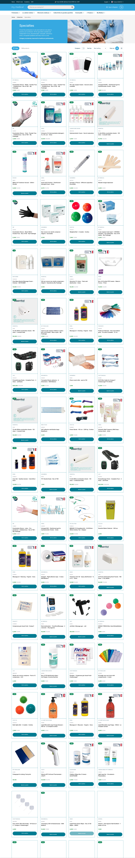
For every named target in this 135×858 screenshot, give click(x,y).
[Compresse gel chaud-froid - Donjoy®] (25, 607)
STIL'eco (100, 523)
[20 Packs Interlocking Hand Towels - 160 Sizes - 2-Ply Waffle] (110, 557)
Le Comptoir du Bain (46, 720)
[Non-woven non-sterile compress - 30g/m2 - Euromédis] (53, 212)
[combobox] (51, 7)
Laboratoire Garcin (75, 128)
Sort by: (89, 48)
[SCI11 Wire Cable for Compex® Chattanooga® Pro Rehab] (110, 361)
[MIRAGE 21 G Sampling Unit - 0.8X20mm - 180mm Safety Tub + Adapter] (82, 509)
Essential (100, 128)
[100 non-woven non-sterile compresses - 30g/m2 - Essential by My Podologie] (53, 262)
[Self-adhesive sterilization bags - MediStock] (53, 410)
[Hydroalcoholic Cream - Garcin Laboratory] (82, 114)
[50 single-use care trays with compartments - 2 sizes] (110, 656)
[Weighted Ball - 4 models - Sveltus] (82, 212)
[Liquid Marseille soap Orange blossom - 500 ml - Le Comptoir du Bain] (53, 705)
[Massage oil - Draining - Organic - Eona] (82, 311)
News (13, 2)
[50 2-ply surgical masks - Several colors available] (82, 65)
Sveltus (72, 227)
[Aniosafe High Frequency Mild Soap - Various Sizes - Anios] (110, 410)
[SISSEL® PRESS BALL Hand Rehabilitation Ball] (110, 607)
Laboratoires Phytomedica (105, 769)
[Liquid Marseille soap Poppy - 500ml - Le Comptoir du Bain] (110, 705)
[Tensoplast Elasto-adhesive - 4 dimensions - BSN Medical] (53, 361)
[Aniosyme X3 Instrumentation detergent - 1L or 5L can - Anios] (53, 114)
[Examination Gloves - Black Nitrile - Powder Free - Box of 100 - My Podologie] (25, 212)
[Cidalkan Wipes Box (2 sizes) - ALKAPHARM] (82, 755)
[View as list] (121, 48)
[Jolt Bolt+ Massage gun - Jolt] (82, 607)
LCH (14, 670)
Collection (20, 17)
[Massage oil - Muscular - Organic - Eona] (82, 705)
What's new (19, 2)
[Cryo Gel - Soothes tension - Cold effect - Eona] (25, 459)
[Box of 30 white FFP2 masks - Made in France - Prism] (110, 262)
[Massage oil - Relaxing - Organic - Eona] (25, 557)
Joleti (42, 769)
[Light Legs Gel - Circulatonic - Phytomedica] (110, 755)
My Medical (16, 80)
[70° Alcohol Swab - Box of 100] (53, 459)
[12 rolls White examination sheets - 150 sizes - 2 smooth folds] (25, 311)
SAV (32, 2)
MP (13, 128)
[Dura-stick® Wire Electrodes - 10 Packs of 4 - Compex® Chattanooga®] (25, 804)
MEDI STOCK (44, 424)
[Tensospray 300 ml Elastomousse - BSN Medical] (53, 804)
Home (13, 17)
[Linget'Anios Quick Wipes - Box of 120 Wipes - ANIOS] (82, 804)
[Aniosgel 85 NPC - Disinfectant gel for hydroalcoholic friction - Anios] (110, 65)
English (106, 2)
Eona (71, 326)
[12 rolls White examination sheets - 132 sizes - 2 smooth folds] (25, 410)
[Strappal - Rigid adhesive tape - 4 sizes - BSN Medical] (53, 557)
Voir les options (24, 94)
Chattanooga (102, 375)
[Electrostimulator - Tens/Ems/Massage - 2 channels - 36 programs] (53, 607)
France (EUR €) (117, 2)
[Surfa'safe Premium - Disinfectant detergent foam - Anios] (53, 163)
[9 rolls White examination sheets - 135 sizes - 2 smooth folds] (110, 114)
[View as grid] (117, 48)
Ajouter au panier (110, 143)
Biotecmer (15, 276)
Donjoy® (15, 621)
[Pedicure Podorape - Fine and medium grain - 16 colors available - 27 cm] (110, 311)
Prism (99, 276)
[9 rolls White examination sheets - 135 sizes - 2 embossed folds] (82, 459)
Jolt (14, 375)
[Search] (72, 7)
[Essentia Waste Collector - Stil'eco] (110, 509)
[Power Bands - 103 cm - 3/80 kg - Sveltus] (82, 410)
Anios (99, 80)
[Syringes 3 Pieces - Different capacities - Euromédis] (82, 163)
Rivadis (14, 177)
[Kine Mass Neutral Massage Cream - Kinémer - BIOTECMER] (25, 262)
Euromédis (72, 177)
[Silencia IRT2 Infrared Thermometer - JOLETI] (53, 755)
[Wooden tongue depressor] (110, 163)
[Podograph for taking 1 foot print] (25, 755)
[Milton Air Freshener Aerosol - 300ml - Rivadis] (25, 163)
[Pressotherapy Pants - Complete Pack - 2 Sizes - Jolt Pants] (110, 459)
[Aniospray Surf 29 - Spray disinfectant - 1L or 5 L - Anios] (82, 557)
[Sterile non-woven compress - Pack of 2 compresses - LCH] (25, 656)
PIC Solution (73, 523)
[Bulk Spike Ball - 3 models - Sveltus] (25, 705)
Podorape (100, 326)
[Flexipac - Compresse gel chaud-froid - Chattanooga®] (82, 656)
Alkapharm (73, 769)
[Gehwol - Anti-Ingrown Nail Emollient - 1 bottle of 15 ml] (110, 804)
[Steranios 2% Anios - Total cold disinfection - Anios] (82, 262)
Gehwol (100, 819)
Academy (27, 2)
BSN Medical (44, 375)
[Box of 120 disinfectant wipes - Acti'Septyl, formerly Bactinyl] (53, 656)
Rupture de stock (81, 833)
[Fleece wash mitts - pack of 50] (82, 361)
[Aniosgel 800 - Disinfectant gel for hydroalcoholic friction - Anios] (53, 509)
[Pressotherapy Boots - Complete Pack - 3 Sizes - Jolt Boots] (25, 361)
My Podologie (44, 326)
